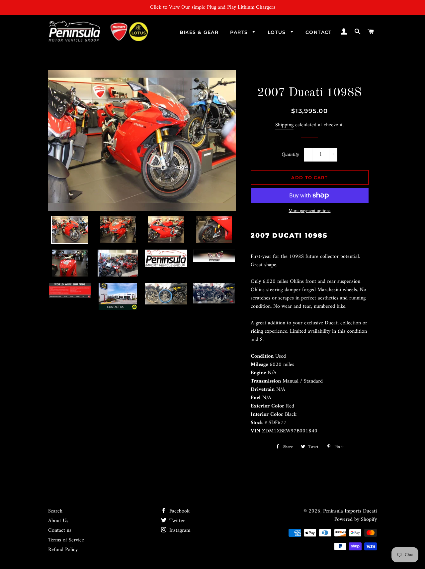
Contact (318, 32)
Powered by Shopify (355, 519)
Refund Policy (63, 549)
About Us (58, 520)
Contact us (59, 530)
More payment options (309, 211)
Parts (239, 32)
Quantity (290, 155)
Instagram (179, 530)
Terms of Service (66, 540)
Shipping (284, 125)
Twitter (176, 520)
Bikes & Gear (199, 32)
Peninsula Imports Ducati (350, 511)
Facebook (179, 511)
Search (55, 511)
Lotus (278, 32)
